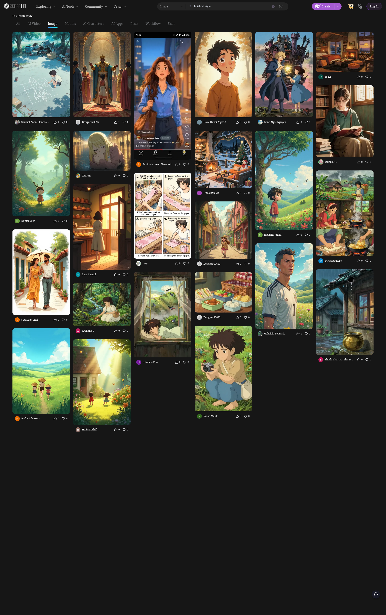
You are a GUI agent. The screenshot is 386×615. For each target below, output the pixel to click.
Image (52, 24)
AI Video (34, 24)
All (18, 24)
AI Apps (117, 24)
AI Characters (93, 24)
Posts (134, 24)
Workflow (153, 24)
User (171, 24)
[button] (281, 6)
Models (70, 24)
